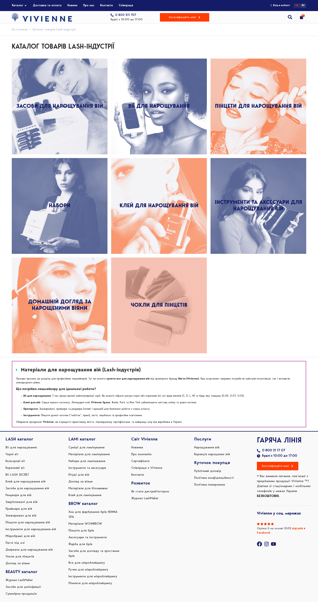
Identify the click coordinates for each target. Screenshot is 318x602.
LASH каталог (19, 439)
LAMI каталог (82, 439)
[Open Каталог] (25, 5)
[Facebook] (259, 544)
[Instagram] (266, 544)
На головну (19, 29)
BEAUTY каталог (21, 572)
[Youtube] (273, 544)
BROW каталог (83, 504)
